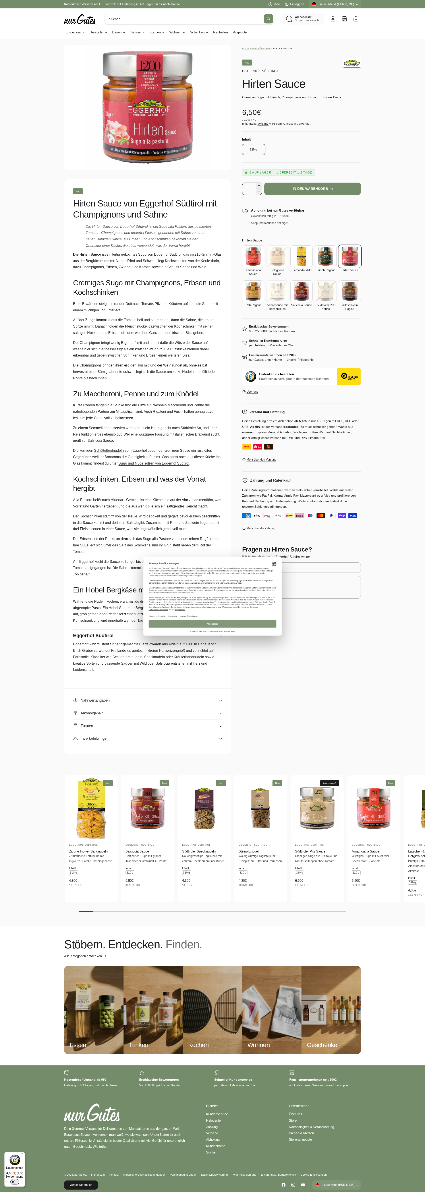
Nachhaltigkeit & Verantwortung (311, 1127)
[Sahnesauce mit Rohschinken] (277, 291)
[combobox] (189, 19)
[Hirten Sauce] (350, 256)
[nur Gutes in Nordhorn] (344, 19)
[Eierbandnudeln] (301, 256)
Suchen (211, 1152)
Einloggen (297, 4)
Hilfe (277, 4)
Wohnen (175, 32)
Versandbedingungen (183, 1174)
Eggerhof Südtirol (256, 48)
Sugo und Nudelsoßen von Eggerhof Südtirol (153, 463)
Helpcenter (214, 1120)
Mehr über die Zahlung (261, 528)
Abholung (213, 1139)
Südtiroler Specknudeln (199, 851)
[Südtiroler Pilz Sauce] (326, 291)
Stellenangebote (300, 1139)
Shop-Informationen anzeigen (269, 223)
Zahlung (212, 1127)
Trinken (135, 32)
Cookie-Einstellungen (314, 1174)
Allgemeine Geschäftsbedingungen (144, 1174)
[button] (356, 19)
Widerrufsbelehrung (244, 1174)
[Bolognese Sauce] (277, 256)
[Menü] (22, 1154)
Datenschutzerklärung (214, 1174)
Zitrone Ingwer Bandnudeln (88, 851)
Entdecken (73, 32)
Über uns (252, 391)
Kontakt (113, 1174)
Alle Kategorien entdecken (83, 956)
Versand (263, 123)
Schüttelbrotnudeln (109, 450)
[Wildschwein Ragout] (350, 291)
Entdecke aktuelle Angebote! (84, 4)
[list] (212, 1079)
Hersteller (97, 32)
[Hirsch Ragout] (326, 256)
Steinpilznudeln (249, 851)
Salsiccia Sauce (100, 440)
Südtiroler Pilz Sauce (310, 851)
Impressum (97, 1174)
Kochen (155, 32)
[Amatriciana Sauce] (253, 256)
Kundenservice (217, 1114)
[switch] (14, 1181)
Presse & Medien (301, 1133)
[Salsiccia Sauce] (301, 291)
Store (293, 1120)
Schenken (197, 32)
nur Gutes (80, 1174)
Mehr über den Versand (261, 459)
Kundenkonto (215, 1146)
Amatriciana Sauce (365, 851)
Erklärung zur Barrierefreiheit (278, 1174)
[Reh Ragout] (253, 291)
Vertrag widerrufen (81, 1185)
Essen (117, 32)
